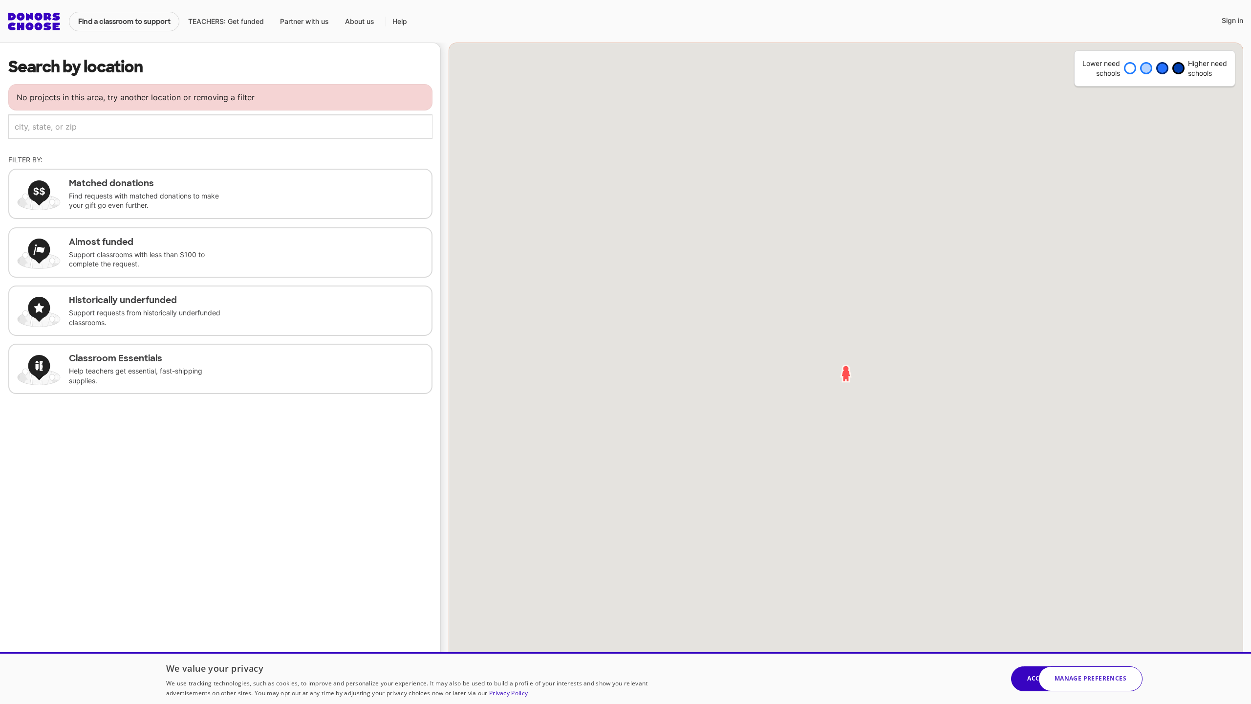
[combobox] (220, 126)
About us (359, 21)
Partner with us (304, 21)
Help (399, 21)
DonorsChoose (34, 21)
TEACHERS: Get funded (226, 21)
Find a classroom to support (124, 21)
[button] (1090, 678)
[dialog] (625, 678)
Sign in (1232, 20)
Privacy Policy (508, 693)
